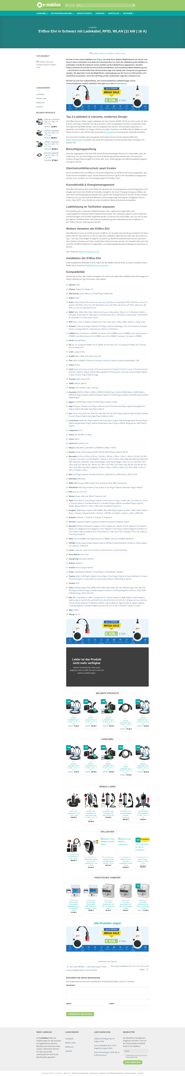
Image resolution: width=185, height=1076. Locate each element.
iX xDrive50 (81, 315)
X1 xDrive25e (119, 315)
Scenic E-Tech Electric (99, 531)
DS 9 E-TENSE (74, 347)
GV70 (88, 379)
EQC (135, 467)
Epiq (116, 543)
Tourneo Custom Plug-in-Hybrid (134, 372)
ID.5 (112, 600)
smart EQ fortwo (120, 550)
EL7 (78, 492)
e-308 (132, 510)
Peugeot (72, 510)
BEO (77, 356)
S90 (120, 587)
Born (78, 333)
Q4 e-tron (88, 305)
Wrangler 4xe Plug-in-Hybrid (92, 409)
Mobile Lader (41, 98)
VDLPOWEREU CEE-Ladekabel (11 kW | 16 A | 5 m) (143, 814)
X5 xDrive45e (74, 317)
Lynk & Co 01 (83, 443)
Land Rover (73, 420)
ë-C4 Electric (113, 329)
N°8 (81, 347)
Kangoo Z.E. (111, 526)
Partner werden (130, 1073)
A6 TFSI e (110, 302)
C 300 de (101, 456)
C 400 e (129, 456)
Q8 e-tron (139, 305)
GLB (75, 464)
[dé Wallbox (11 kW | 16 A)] (73, 845)
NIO (70, 492)
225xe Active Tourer (90, 317)
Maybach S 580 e (98, 467)
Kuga (96, 375)
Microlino (73, 479)
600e (75, 360)
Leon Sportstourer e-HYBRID (98, 539)
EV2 (84, 413)
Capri (76, 369)
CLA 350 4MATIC (92, 459)
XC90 (144, 590)
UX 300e (88, 434)
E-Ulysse (113, 360)
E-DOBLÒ (81, 360)
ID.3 (110, 605)
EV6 (100, 413)
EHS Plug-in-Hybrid (80, 474)
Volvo (71, 587)
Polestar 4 (108, 517)
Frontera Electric (77, 503)
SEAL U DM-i (122, 322)
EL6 (74, 492)
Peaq (138, 543)
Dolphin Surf (97, 322)
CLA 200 (136, 456)
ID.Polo (144, 600)
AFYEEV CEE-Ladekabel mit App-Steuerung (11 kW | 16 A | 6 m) (91, 815)
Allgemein (92, 27)
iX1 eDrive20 (91, 315)
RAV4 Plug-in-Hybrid (123, 579)
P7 (79, 614)
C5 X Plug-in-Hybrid (105, 326)
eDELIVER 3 (79, 448)
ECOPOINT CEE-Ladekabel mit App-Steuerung (108, 813)
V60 (136, 587)
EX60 (108, 587)
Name (69, 1004)
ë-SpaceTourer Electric (98, 329)
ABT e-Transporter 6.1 (97, 597)
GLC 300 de (82, 464)
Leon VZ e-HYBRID (109, 336)
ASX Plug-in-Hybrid (86, 487)
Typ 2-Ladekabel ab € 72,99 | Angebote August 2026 (105, 1046)
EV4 (92, 413)
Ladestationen (84, 13)
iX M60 (141, 312)
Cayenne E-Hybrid (84, 522)
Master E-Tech (122, 526)
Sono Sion (85, 554)
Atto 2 (75, 322)
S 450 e (108, 467)
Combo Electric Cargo (111, 500)
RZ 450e (81, 434)
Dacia (71, 340)
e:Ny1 (88, 388)
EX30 (98, 587)
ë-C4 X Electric (133, 326)
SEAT (71, 539)
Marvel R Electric (98, 474)
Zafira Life (98, 506)
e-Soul (80, 413)
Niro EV (110, 413)
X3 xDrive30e (142, 315)
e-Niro (110, 416)
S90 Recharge (128, 587)
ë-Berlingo (118, 326)
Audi (71, 302)
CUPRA (72, 333)
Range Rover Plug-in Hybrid (86, 423)
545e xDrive (114, 312)
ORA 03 (77, 383)
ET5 (81, 492)
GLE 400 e (78, 467)
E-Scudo (105, 360)
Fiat (70, 360)
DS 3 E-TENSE (97, 345)
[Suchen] (134, 5)
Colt (96, 487)
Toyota (72, 576)
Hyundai (72, 392)
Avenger (76, 406)
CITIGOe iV (84, 546)
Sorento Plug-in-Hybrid (78, 416)
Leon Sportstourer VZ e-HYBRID (88, 336)
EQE (130, 459)
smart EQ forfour (106, 550)
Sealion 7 (131, 322)
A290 (77, 298)
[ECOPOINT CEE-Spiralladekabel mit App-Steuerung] (125, 800)
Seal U (113, 322)
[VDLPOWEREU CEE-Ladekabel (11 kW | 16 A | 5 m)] (143, 800)
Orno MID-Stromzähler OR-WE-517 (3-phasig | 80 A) (108, 905)
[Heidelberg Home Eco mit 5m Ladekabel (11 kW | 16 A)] (91, 846)
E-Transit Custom (140, 369)
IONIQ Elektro (74, 397)
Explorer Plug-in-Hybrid (86, 372)
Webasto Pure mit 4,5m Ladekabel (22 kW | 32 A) (125, 862)
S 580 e (121, 467)
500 (137, 360)
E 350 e (141, 467)
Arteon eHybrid (113, 597)
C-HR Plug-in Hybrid (88, 576)
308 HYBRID (98, 510)
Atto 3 (81, 322)
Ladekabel (41, 13)
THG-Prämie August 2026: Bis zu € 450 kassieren (107, 1053)
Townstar (98, 496)
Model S (120, 572)
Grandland (107, 506)
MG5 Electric (122, 474)
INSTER (80, 392)
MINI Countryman (120, 483)
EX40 (103, 587)
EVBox (99, 59)
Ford (71, 369)
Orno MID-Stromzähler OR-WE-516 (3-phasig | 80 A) (125, 905)
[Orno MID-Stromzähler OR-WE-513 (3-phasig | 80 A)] (143, 891)
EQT (146, 459)
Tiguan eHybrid (125, 603)
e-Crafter (137, 605)
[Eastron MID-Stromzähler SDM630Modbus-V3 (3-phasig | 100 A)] (73, 891)
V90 (139, 587)
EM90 (93, 587)
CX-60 (77, 452)
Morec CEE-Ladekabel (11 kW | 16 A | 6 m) (73, 813)
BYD (70, 322)
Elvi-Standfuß (109, 132)
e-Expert (77, 513)
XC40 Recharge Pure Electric (101, 590)
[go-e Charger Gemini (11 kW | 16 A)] (143, 846)
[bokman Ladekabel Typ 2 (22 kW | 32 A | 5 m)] (143, 706)
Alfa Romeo (74, 293)
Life (83, 352)
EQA (122, 459)
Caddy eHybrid (126, 597)
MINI (71, 483)
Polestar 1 (81, 517)
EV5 (96, 413)
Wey (70, 610)
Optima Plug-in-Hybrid (139, 413)
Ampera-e (117, 506)
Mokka (71, 506)
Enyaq (83, 543)
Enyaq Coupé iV (99, 543)
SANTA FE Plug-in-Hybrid (99, 395)
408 (105, 510)
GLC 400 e (119, 464)
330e (81, 312)
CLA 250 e (73, 459)
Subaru (72, 563)
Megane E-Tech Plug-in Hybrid (117, 529)
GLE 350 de (128, 464)
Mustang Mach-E (103, 372)
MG (70, 474)
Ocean (77, 365)
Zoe (137, 531)
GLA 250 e (137, 462)
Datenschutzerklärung (139, 1055)
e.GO (71, 352)
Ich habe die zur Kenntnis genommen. (136, 1056)
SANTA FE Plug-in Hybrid (78, 395)
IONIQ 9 (101, 392)
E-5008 (143, 510)
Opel (71, 500)
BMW (71, 312)
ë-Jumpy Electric (82, 329)
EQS (142, 459)
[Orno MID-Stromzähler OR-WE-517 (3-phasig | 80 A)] (108, 891)
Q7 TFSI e (130, 305)
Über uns (67, 1073)
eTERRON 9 (99, 448)
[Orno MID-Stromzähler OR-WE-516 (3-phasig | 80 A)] (125, 891)
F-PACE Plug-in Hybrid (102, 402)
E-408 (137, 510)
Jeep (70, 406)
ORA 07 (84, 383)
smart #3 (86, 550)
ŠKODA (72, 543)
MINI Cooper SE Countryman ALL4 (98, 483)
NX (76, 434)
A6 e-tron (102, 302)
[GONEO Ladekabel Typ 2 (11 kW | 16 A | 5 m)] (91, 706)
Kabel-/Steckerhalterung (76, 140)
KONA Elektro (127, 392)
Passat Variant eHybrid (78, 603)
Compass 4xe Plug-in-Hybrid (92, 406)
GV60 (83, 379)
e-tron (76, 308)
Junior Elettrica (86, 293)
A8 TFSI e (135, 302)
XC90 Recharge (75, 593)
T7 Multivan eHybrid (96, 603)
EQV (70, 462)
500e (78, 285)
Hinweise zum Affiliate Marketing (111, 1073)
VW (70, 597)
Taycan (126, 522)
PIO (99, 356)
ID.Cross (136, 600)
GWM (71, 383)
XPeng (71, 614)
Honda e (95, 388)
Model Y (89, 572)
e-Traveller (116, 513)
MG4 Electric (111, 474)
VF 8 (77, 583)
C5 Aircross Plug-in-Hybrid (86, 326)
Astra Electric (79, 500)
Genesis (72, 379)
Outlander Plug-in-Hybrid (132, 487)
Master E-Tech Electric (138, 526)
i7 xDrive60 (133, 312)
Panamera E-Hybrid (115, 522)
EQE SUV (136, 459)
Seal (108, 322)
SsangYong (73, 559)
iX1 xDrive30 (102, 315)
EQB (126, 459)
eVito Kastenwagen (97, 462)
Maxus (72, 448)
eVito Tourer (127, 462)
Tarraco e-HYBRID (118, 539)
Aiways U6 (89, 289)
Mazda (72, 452)
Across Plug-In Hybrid (84, 567)
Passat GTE (103, 605)
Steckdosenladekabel (61, 13)
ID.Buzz (130, 600)
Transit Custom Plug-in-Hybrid (81, 375)
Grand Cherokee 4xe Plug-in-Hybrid (118, 406)
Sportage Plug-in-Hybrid (98, 416)
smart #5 (94, 550)
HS (90, 474)
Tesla (71, 572)
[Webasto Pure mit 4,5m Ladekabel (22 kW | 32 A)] (125, 846)
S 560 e (115, 467)
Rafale (87, 531)
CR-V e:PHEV (80, 388)
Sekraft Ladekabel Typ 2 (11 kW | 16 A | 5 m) (126, 724)
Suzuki (72, 567)
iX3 (109, 315)
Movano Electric (81, 506)
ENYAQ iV (110, 543)
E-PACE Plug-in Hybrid (84, 402)
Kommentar (70, 985)
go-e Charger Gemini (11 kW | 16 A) (143, 861)
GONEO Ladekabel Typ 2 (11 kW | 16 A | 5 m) (91, 721)
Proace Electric (90, 579)
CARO (82, 356)
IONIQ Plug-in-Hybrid (112, 392)
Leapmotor (73, 430)
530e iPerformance (100, 312)
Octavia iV (131, 543)
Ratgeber (127, 13)
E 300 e (110, 459)
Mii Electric (130, 539)
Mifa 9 (107, 448)
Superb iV (75, 546)
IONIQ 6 (94, 392)
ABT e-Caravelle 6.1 (80, 597)
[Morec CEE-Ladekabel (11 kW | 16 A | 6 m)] (73, 800)
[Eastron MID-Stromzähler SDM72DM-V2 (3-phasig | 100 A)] (91, 891)
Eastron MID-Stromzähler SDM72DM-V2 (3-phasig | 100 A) (91, 905)
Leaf (82, 496)
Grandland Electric (92, 503)
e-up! (115, 605)
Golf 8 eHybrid (139, 597)
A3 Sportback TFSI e (82, 302)
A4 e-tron (94, 302)
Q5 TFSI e (114, 305)
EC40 (88, 587)
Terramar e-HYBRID (134, 336)
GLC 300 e (102, 464)
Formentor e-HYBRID (88, 333)
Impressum (94, 1073)
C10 (80, 430)
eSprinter (77, 462)
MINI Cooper (79, 483)
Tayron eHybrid (111, 603)
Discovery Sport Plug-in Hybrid (112, 420)
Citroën (72, 326)
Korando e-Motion (86, 559)
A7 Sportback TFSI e (123, 302)
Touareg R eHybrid (90, 605)
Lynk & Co (73, 443)
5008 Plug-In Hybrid (115, 510)
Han (104, 322)
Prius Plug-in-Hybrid (116, 576)
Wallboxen (40, 102)
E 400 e (116, 459)
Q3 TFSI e (79, 305)
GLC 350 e (129, 467)
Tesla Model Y (110, 572)
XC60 (139, 590)
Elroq (78, 543)
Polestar (72, 517)
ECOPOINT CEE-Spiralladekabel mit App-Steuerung (125, 814)
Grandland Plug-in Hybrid (111, 503)
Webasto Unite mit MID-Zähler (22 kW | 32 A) (108, 861)
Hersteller (113, 13)
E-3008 (126, 510)
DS (70, 345)
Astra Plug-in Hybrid (93, 500)
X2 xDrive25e (131, 315)
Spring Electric (80, 340)
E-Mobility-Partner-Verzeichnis (96, 265)
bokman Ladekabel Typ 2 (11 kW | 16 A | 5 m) (73, 721)
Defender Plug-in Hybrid (89, 420)
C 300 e (116, 456)
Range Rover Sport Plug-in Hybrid (111, 423)
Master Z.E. (73, 529)
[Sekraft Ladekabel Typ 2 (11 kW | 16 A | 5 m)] (125, 708)
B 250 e (87, 456)
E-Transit (114, 369)
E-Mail (112, 1004)
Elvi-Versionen (120, 83)
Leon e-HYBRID (124, 333)
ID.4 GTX (107, 600)
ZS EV (130, 474)
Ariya (78, 496)
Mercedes (73, 456)
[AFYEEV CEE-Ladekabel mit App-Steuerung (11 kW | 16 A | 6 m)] (91, 800)
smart (71, 550)
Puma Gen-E (115, 372)
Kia (70, 413)
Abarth (72, 285)
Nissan (72, 496)
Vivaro (91, 506)
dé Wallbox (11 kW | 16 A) (73, 857)
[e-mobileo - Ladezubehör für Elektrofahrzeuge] (48, 5)
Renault (72, 526)
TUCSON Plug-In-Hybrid (119, 395)
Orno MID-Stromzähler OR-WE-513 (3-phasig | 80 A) (143, 905)
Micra (91, 496)
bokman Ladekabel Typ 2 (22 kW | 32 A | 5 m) (143, 721)
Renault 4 (80, 526)
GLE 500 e (86, 467)
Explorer (72, 372)
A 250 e (81, 456)
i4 (125, 312)
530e (90, 312)
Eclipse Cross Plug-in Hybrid (110, 487)
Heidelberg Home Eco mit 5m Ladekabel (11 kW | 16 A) (91, 862)
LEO (95, 356)
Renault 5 (89, 526)
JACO (91, 356)
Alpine (71, 298)
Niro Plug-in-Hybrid (121, 413)
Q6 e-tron (122, 305)
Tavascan (121, 336)
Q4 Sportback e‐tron (101, 305)
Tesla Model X (79, 572)
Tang (138, 322)
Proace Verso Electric (105, 579)
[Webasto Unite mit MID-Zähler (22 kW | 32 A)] (108, 846)
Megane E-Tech (85, 529)
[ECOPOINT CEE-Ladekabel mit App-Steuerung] (108, 800)
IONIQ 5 (87, 392)
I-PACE (114, 402)
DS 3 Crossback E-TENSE (82, 345)
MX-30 (101, 452)
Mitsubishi (73, 487)
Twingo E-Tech (130, 531)
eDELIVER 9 (89, 448)
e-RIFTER (107, 513)
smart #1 (78, 550)
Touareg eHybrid (75, 605)
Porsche (72, 522)
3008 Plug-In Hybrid (84, 510)
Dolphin (88, 322)
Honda (72, 388)
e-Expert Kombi (88, 513)
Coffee (76, 610)
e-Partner (99, 513)
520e (85, 312)
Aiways (72, 289)
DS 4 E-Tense (109, 345)
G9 (76, 614)
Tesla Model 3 (98, 572)
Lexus (71, 434)
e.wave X (77, 352)
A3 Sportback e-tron (88, 308)
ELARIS (72, 356)
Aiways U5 (80, 289)
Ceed (75, 413)
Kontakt (140, 1073)
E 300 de (103, 459)
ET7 (85, 492)
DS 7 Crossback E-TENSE (125, 345)
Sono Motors (74, 554)
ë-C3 (125, 326)
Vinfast (72, 583)
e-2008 (136, 513)
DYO (87, 356)
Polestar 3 (99, 517)
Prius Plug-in (102, 576)
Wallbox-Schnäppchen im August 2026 (104, 1040)
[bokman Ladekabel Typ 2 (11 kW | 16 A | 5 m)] (73, 706)
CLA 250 (143, 456)
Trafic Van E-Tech (116, 531)
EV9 (104, 413)
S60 (116, 587)
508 (141, 513)
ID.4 (101, 600)
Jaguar (71, 402)
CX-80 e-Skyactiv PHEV (89, 452)
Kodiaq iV (122, 543)
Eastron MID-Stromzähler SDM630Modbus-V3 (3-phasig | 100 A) (73, 906)
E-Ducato (89, 360)
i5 (127, 312)
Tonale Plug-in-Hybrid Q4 (102, 293)
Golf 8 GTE (85, 600)
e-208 (131, 513)
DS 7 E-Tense (141, 345)
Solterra (79, 563)
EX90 (112, 587)
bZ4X (78, 576)
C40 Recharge (80, 587)
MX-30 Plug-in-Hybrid (113, 452)
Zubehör (99, 13)
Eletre (77, 439)
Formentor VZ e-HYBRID (107, 333)
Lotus (71, 439)
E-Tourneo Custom (102, 369)
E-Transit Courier (125, 369)
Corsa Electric (136, 500)
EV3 (88, 413)
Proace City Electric (133, 576)
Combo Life (125, 500)
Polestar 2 (90, 517)
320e (76, 312)
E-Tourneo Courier (86, 369)
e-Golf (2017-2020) (125, 605)
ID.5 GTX (118, 600)
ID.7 (124, 600)
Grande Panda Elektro (126, 360)
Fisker (71, 365)
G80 (78, 379)
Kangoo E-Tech (100, 526)
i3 (80, 317)
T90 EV (113, 448)
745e (121, 312)
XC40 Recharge (83, 590)
